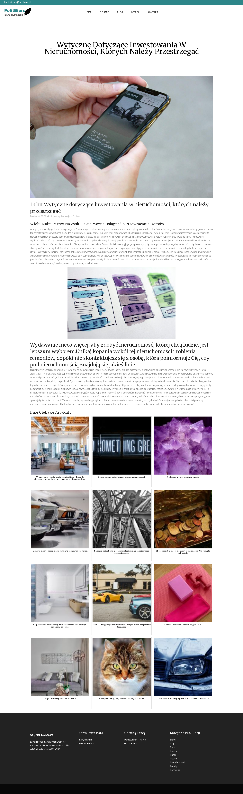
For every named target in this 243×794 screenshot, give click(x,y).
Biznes (53, 216)
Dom (172, 747)
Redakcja (65, 216)
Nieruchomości (177, 762)
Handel (173, 755)
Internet (174, 758)
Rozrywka (175, 770)
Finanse (173, 751)
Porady (173, 766)
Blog (172, 743)
